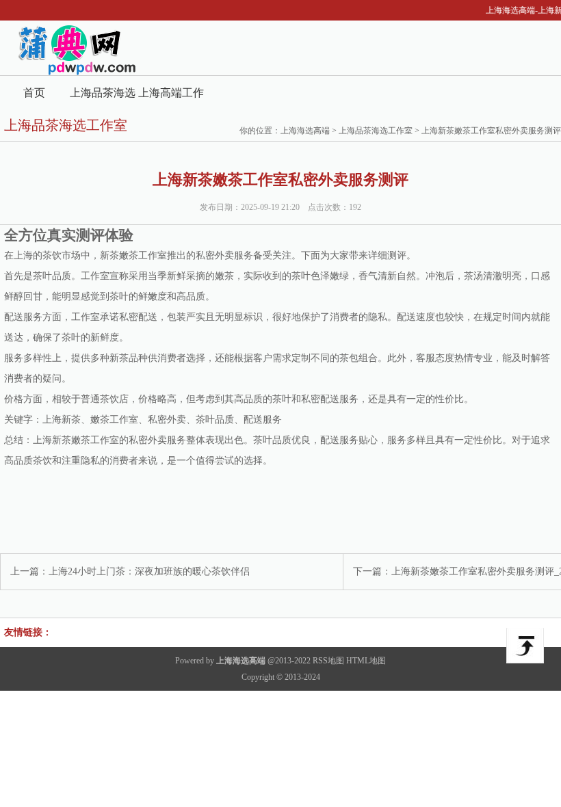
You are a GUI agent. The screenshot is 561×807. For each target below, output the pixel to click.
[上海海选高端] (69, 72)
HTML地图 (366, 660)
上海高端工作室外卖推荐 (171, 98)
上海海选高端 (305, 130)
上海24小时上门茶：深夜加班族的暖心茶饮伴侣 (149, 571)
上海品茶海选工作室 (102, 98)
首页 (34, 92)
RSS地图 (328, 660)
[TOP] (525, 645)
